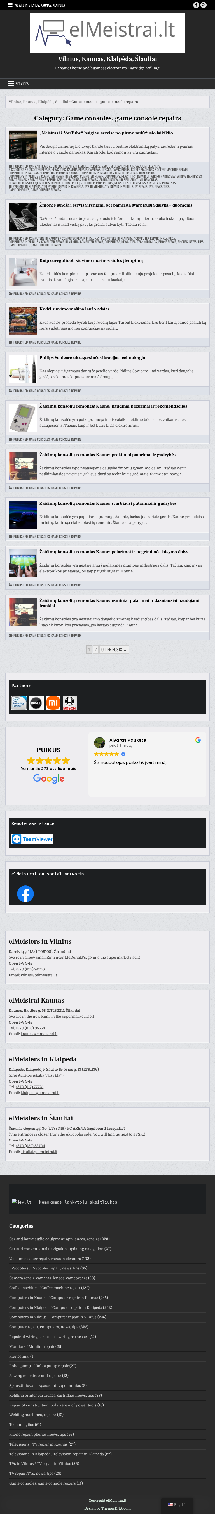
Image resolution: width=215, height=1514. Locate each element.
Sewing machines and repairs (77, 179)
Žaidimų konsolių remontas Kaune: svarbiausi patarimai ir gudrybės (107, 503)
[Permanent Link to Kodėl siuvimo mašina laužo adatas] (23, 321)
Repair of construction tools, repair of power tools (45, 183)
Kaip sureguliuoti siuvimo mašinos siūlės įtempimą (90, 260)
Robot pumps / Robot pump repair (32, 179)
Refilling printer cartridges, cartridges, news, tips (51, 1395)
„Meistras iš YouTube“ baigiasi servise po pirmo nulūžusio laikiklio (106, 133)
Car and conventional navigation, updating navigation (56, 1249)
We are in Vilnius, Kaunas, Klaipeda (39, 5)
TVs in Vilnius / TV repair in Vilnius (109, 186)
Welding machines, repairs (32, 1415)
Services (22, 83)
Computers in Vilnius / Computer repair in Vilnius (44, 176)
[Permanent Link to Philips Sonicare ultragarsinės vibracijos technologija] (23, 369)
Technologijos (147, 241)
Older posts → (114, 649)
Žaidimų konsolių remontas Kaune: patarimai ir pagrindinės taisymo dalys (113, 552)
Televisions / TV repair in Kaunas (153, 183)
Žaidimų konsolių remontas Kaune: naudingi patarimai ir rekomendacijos (113, 406)
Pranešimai (19, 1356)
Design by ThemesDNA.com (107, 1508)
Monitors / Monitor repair (32, 1346)
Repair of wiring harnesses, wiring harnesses (169, 176)
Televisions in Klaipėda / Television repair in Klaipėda (46, 186)
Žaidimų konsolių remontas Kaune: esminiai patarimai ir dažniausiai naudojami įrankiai (119, 603)
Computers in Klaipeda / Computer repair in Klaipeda (118, 173)
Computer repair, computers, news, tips (108, 176)
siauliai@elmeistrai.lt (39, 1152)
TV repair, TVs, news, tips (152, 186)
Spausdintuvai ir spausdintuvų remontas (128, 179)
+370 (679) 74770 (30, 969)
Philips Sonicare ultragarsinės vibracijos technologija (92, 357)
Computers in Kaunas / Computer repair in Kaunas (44, 173)
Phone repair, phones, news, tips (106, 183)
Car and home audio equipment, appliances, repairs (64, 166)
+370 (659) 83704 (30, 1146)
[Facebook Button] (196, 5)
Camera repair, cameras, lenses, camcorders (98, 169)
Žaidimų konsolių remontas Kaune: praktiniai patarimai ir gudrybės (107, 455)
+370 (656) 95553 (30, 1028)
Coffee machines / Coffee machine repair (159, 169)
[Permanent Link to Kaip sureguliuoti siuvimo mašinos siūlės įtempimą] (23, 272)
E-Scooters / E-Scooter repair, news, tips (37, 169)
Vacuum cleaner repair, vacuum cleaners (131, 166)
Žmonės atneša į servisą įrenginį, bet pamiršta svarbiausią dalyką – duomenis (115, 205)
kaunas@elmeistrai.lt (39, 1034)
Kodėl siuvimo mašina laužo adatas (74, 309)
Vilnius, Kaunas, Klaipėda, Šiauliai (107, 59)
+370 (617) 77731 (29, 1087)
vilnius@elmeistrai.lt (39, 975)
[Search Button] (203, 5)
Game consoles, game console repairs (35, 189)
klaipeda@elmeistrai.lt (40, 1093)
